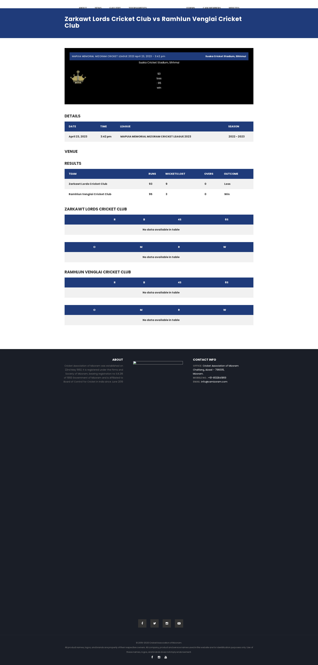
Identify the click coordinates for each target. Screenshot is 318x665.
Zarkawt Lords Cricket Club (159, 67)
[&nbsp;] (82, 220)
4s (179, 219)
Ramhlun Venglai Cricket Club (159, 92)
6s (226, 219)
